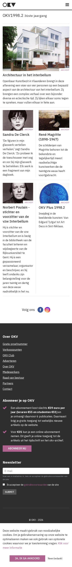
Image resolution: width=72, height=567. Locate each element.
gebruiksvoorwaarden (35, 484)
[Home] (9, 5)
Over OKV (8, 366)
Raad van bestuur (13, 377)
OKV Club (8, 355)
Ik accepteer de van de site (33, 484)
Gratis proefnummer (15, 344)
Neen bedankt (55, 558)
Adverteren (9, 360)
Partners (8, 383)
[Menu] (67, 5)
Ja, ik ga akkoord (27, 558)
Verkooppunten (12, 349)
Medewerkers (11, 372)
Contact (7, 389)
